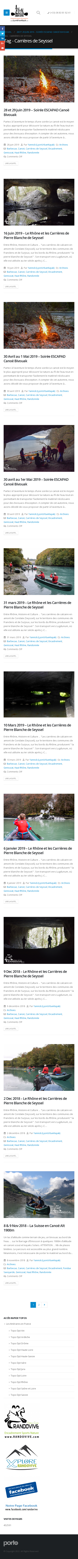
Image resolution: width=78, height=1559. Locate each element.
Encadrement (55, 148)
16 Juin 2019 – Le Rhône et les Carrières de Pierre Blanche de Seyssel (36, 235)
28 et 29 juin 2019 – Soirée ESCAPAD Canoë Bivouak (36, 112)
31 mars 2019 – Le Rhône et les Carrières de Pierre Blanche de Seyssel (37, 605)
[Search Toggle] (38, 12)
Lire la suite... (11, 163)
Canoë (21, 148)
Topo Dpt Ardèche (20, 1337)
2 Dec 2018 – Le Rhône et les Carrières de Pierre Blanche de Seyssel (35, 1100)
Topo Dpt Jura (18, 1369)
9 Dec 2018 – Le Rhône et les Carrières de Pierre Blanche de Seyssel (35, 973)
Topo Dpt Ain (17, 1330)
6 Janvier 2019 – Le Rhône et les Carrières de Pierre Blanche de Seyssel (38, 850)
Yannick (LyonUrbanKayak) (41, 144)
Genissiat (8, 152)
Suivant (44, 1305)
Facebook (2, 28)
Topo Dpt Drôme (19, 1343)
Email (2, 48)
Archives (63, 144)
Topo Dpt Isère (18, 1362)
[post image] (39, 79)
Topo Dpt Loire (18, 1375)
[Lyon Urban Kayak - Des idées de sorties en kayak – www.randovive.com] (19, 13)
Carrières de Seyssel (36, 148)
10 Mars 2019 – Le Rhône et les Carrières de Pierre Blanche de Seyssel (37, 727)
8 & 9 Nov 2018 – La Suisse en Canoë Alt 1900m (34, 1228)
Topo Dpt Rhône (19, 1382)
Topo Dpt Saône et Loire (23, 1388)
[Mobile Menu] (7, 13)
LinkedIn (2, 38)
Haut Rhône (20, 152)
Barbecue (12, 148)
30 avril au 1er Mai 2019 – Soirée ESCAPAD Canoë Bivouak (36, 481)
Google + (2, 43)
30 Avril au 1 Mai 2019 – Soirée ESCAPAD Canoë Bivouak (34, 358)
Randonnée (33, 152)
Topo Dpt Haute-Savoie (23, 1356)
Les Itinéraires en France (18, 1323)
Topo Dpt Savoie (19, 1394)
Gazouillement (2, 33)
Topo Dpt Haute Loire (22, 1349)
